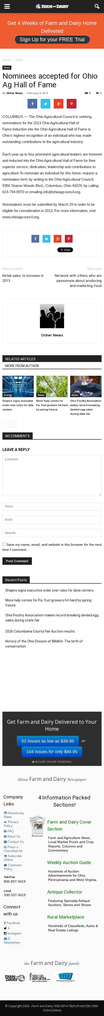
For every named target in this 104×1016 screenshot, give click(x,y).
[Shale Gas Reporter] (40, 981)
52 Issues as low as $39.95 (48, 741)
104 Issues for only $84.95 (51, 751)
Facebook (13, 923)
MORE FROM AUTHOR (22, 366)
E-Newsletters (12, 940)
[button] (97, 6)
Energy (8, 395)
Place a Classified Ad (13, 849)
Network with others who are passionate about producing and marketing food (78, 280)
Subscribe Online (13, 858)
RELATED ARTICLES (20, 359)
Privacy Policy (11, 824)
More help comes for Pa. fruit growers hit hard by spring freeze (52, 405)
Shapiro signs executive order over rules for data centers (17, 405)
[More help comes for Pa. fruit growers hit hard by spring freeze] (52, 386)
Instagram (14, 933)
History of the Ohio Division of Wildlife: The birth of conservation (44, 643)
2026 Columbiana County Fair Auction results (40, 631)
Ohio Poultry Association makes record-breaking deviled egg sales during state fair (51, 617)
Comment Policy (13, 867)
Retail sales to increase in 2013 (23, 278)
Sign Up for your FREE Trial (52, 39)
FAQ (10, 831)
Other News (14, 93)
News (7, 67)
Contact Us (15, 842)
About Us (13, 836)
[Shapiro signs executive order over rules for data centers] (18, 386)
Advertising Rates (13, 815)
